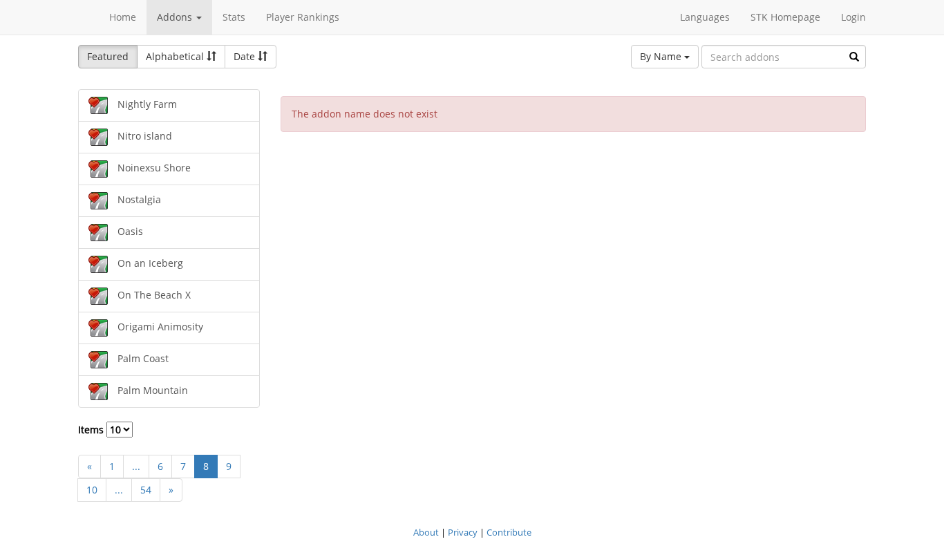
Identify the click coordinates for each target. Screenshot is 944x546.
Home (122, 16)
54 (145, 489)
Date (246, 56)
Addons (176, 16)
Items (92, 429)
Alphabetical (176, 56)
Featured (108, 56)
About (426, 532)
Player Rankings (302, 16)
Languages (705, 16)
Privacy (463, 532)
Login (853, 16)
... (136, 466)
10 (91, 489)
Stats (234, 16)
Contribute (509, 532)
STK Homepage (785, 16)
